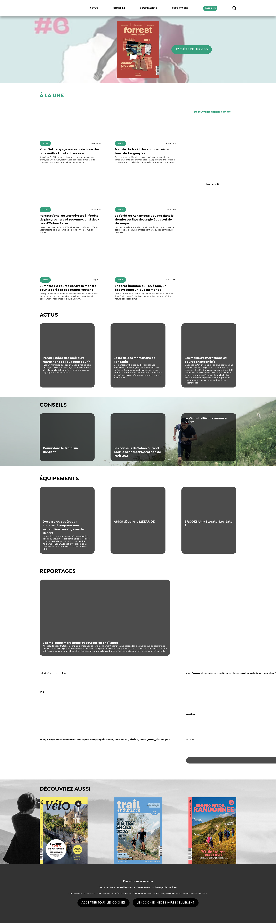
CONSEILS (119, 8)
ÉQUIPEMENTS (148, 8)
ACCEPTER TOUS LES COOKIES (103, 902)
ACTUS (94, 8)
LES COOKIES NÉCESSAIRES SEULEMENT (166, 902)
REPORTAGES (180, 8)
